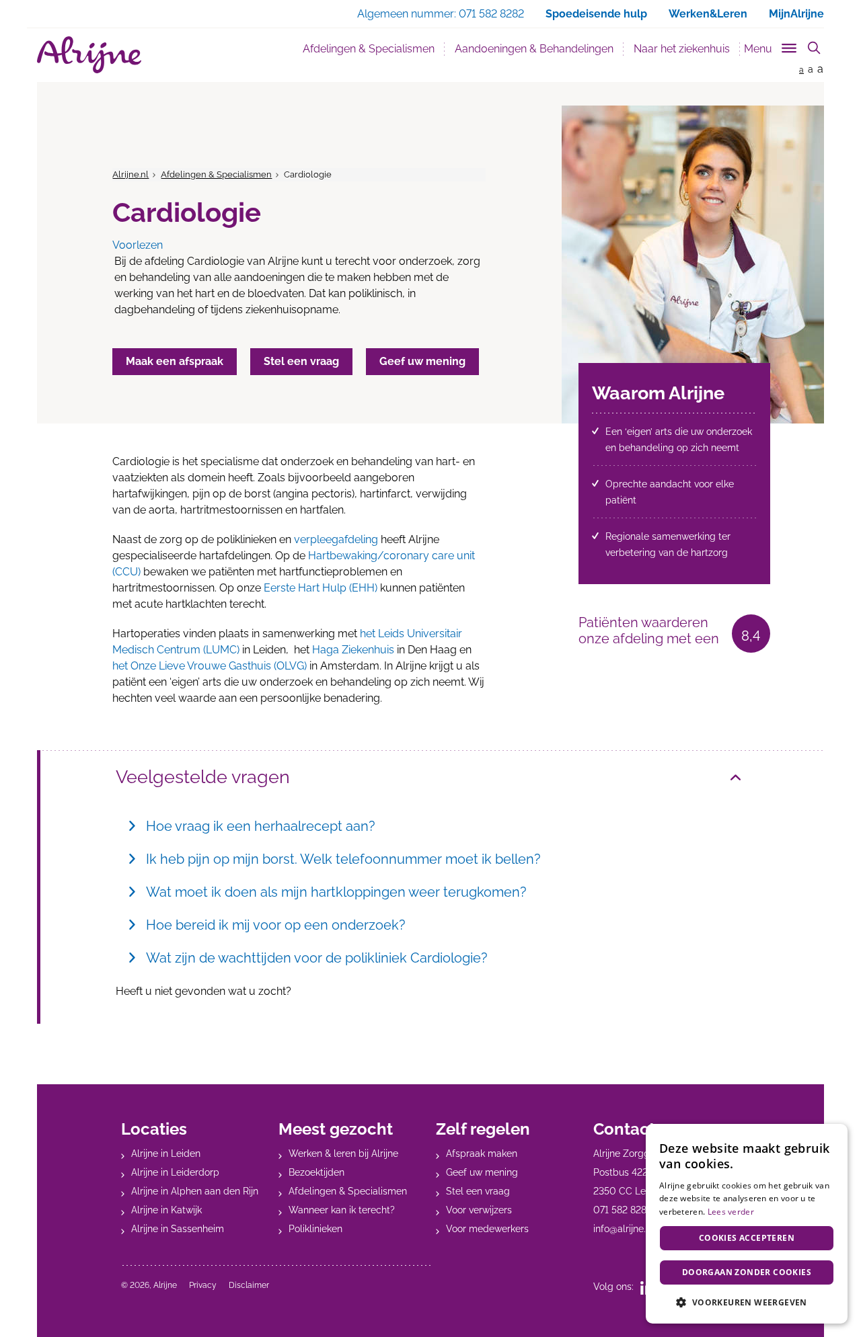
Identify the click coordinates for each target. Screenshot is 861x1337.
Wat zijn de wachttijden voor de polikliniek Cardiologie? (317, 958)
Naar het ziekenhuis (682, 48)
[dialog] (747, 1224)
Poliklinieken (315, 1228)
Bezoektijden (316, 1172)
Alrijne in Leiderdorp (175, 1172)
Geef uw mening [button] (422, 361)
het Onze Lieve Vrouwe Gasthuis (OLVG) (210, 665)
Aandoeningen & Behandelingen (534, 48)
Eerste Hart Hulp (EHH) (320, 587)
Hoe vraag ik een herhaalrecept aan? (260, 826)
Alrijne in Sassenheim (177, 1228)
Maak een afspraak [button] (174, 361)
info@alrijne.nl (623, 1228)
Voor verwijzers (479, 1210)
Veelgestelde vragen (203, 776)
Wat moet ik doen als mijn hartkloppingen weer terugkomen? (336, 892)
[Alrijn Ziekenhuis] (89, 54)
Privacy (203, 1285)
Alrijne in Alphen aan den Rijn (194, 1191)
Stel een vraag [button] (301, 361)
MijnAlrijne (796, 13)
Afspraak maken (481, 1153)
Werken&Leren (708, 13)
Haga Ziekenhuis (353, 649)
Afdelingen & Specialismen (374, 48)
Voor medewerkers (487, 1228)
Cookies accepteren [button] (746, 1238)
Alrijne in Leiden (165, 1153)
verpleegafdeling (336, 539)
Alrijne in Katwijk (166, 1210)
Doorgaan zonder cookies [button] (746, 1272)
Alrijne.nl (130, 174)
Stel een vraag (478, 1191)
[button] (746, 1302)
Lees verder (731, 1211)
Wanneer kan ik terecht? (342, 1210)
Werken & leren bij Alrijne (343, 1153)
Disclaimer (249, 1285)
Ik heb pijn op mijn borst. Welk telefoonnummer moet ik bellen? (343, 859)
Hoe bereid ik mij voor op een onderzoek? (276, 925)
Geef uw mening (482, 1172)
